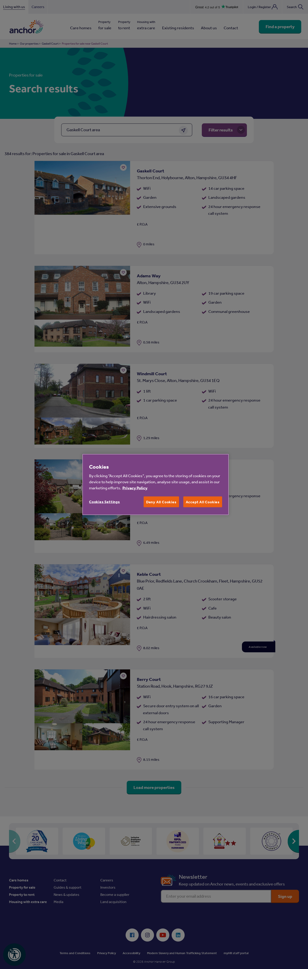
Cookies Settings (104, 501)
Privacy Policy (134, 487)
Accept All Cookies (203, 502)
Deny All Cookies (161, 502)
